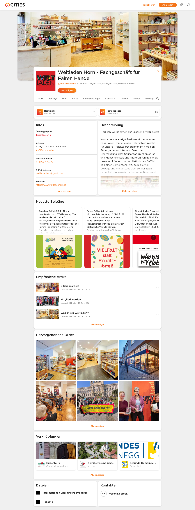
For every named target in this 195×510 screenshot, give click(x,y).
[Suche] (157, 98)
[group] (97, 237)
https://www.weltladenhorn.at (51, 185)
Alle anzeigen (97, 324)
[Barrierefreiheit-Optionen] (181, 4)
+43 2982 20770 (44, 162)
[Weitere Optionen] (157, 287)
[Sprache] (188, 5)
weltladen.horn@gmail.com (49, 173)
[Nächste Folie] (153, 237)
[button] (45, 81)
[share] (158, 71)
